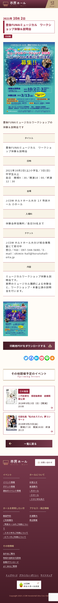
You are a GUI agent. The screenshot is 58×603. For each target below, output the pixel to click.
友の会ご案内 (9, 553)
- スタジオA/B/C (37, 499)
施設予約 (7, 515)
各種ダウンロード (11, 562)
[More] (52, 358)
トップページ (12, 575)
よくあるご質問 (10, 566)
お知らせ (33, 482)
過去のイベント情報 (12, 490)
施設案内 (33, 486)
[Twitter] (26, 358)
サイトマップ (46, 575)
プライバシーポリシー (29, 575)
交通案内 (33, 515)
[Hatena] (36, 358)
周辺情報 (33, 520)
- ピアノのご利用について (14, 537)
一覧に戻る (30, 443)
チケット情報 (9, 486)
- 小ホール (34, 495)
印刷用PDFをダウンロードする (27, 346)
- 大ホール (34, 490)
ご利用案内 (8, 520)
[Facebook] (31, 358)
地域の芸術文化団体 (12, 557)
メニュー (52, 6)
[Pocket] (41, 358)
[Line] (47, 358)
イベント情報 (9, 482)
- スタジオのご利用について (15, 532)
